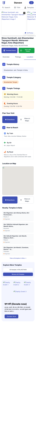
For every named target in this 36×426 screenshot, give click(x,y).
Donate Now (11, 316)
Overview (6, 57)
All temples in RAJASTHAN (18, 269)
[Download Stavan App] (31, 2)
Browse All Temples (18, 274)
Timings (18, 57)
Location (30, 57)
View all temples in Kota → (18, 258)
